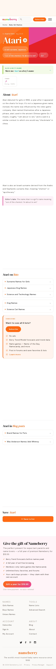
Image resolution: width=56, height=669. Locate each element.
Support (49, 665)
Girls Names (8, 605)
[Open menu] (50, 19)
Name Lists (34, 605)
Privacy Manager (38, 665)
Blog (31, 625)
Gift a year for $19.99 (17, 584)
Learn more (15, 354)
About (32, 629)
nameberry (28, 652)
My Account (8, 634)
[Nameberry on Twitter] (21, 642)
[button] (28, 519)
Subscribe (39, 19)
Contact (33, 634)
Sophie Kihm (10, 34)
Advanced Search (37, 610)
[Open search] (24, 19)
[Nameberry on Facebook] (25, 642)
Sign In (6, 629)
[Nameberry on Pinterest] (30, 642)
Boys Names (8, 610)
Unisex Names (9, 614)
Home (5, 25)
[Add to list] (25, 40)
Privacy (27, 665)
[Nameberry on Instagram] (35, 642)
